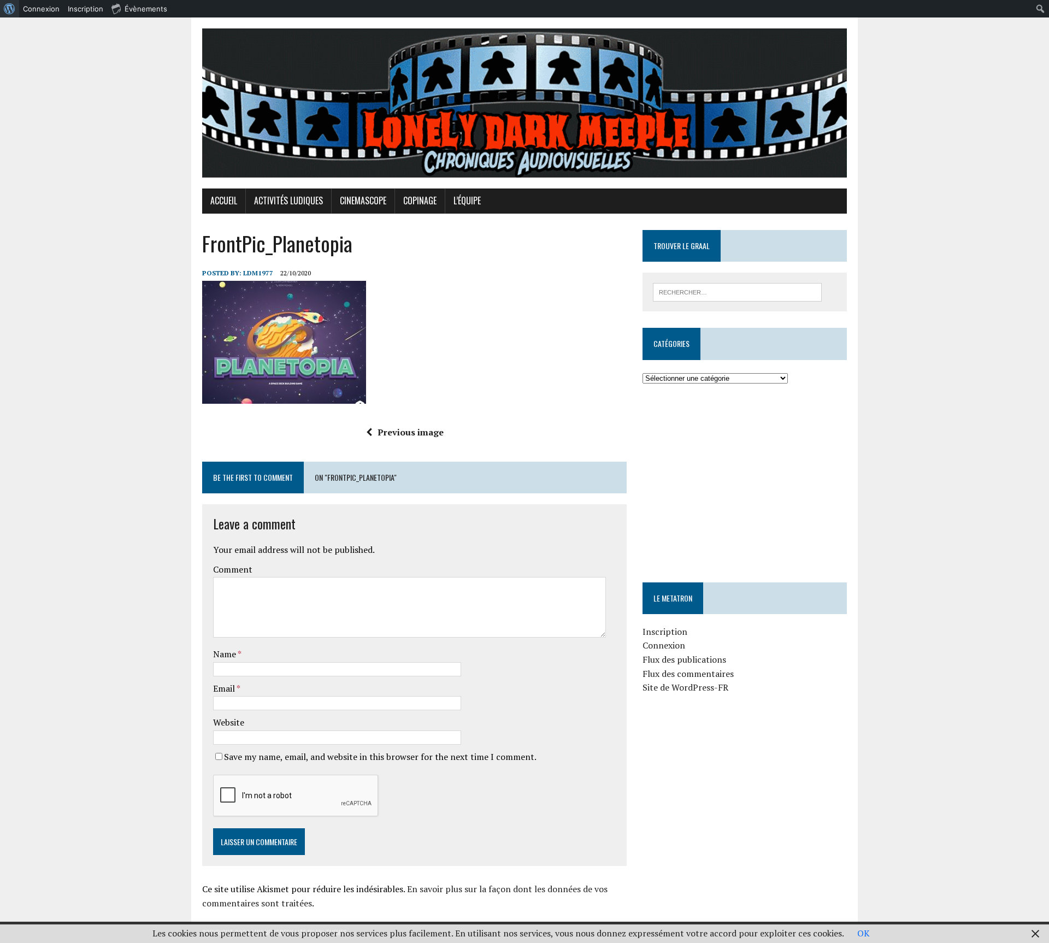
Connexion (664, 645)
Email (225, 688)
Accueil (223, 200)
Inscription (665, 632)
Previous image (411, 432)
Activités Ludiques (288, 200)
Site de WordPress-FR (685, 687)
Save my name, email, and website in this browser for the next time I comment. (380, 757)
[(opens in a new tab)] (711, 418)
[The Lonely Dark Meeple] (524, 103)
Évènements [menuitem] (146, 8)
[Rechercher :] (737, 291)
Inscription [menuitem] (85, 8)
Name (225, 654)
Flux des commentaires (688, 674)
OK (863, 933)
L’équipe (467, 200)
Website (228, 722)
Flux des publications (684, 659)
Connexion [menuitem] (41, 8)
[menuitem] (9, 8)
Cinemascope (363, 200)
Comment (232, 569)
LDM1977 (258, 273)
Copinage (420, 200)
